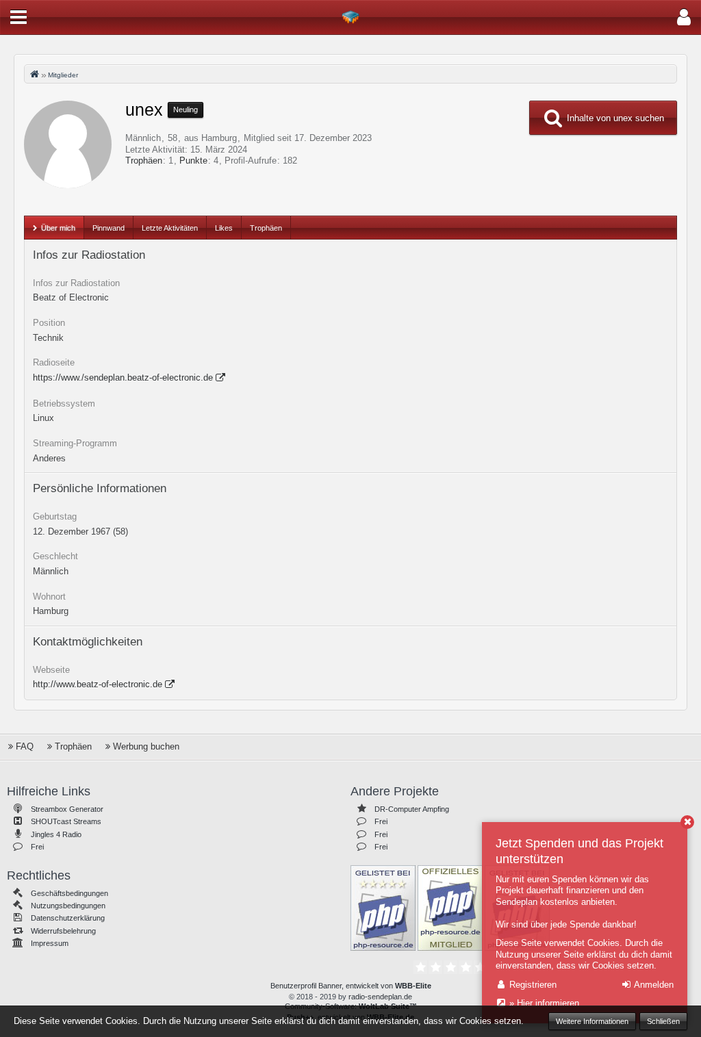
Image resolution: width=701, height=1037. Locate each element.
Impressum (49, 943)
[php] (383, 907)
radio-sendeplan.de (380, 997)
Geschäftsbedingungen (69, 893)
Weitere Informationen (592, 1021)
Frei (37, 847)
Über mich (58, 228)
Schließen (663, 1021)
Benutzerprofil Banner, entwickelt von (350, 986)
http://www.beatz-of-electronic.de (97, 684)
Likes (224, 228)
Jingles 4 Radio (56, 834)
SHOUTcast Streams (66, 821)
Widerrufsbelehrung (63, 931)
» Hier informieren (543, 1003)
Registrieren (532, 985)
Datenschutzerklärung (68, 918)
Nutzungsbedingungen (68, 905)
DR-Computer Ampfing (411, 809)
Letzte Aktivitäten (170, 228)
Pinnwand (108, 228)
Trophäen (143, 160)
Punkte (193, 160)
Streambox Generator (67, 809)
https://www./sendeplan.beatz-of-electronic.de (123, 377)
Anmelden (653, 985)
